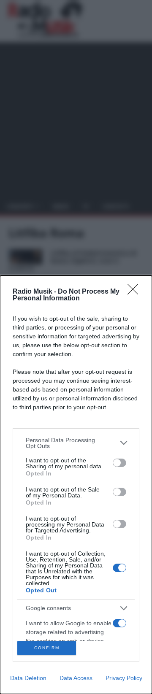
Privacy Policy (124, 678)
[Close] (136, 292)
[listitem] (76, 443)
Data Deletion (28, 678)
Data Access (76, 678)
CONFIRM (47, 647)
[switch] (119, 463)
